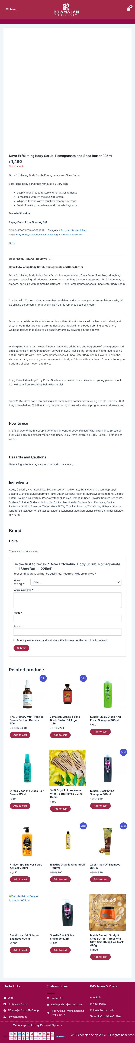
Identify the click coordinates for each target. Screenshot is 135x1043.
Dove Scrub (42, 234)
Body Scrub (67, 230)
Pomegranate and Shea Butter (66, 234)
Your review (23, 590)
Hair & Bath (81, 230)
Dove (32, 234)
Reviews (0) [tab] (43, 259)
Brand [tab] (30, 259)
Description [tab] (16, 259)
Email (17, 626)
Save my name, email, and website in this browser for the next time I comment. (62, 640)
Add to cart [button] (20, 735)
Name (18, 612)
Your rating (19, 582)
